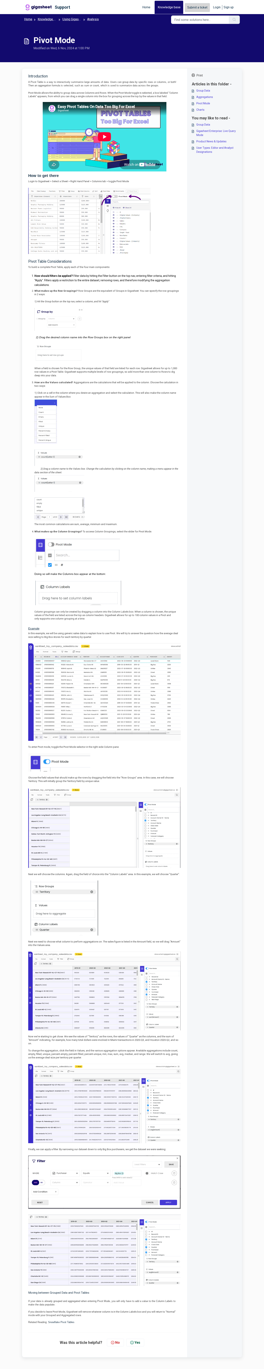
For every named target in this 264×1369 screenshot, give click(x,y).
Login (217, 7)
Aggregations (204, 97)
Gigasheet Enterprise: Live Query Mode (216, 133)
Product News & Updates (211, 141)
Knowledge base (169, 7)
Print (199, 75)
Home (146, 7)
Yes (137, 1342)
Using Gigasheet (73, 19)
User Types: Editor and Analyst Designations (214, 149)
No (117, 1342)
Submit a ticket (197, 7)
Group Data (203, 90)
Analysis (93, 19)
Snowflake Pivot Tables (61, 1322)
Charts (200, 109)
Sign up (229, 7)
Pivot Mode (203, 103)
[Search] (234, 19)
